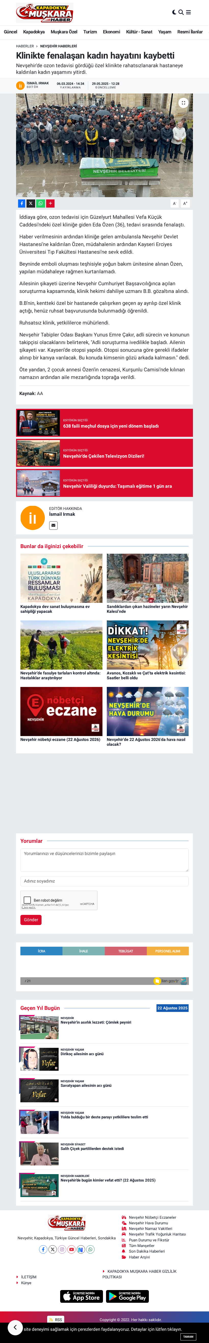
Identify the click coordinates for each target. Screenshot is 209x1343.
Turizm (90, 31)
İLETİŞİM (28, 1277)
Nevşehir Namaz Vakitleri (150, 1228)
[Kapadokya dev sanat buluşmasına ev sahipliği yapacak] (61, 577)
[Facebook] (43, 1249)
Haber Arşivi (139, 1257)
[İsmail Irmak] (32, 517)
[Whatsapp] (90, 1249)
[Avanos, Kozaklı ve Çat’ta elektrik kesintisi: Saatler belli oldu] (148, 644)
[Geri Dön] (15, 1327)
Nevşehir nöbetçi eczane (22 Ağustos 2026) (60, 739)
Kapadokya (34, 31)
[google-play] (127, 1295)
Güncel (10, 31)
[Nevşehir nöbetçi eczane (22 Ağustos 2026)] (61, 711)
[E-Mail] (53, 525)
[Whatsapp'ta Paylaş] (40, 203)
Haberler (25, 46)
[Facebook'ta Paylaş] (21, 203)
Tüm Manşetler (141, 1245)
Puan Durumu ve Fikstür (149, 1240)
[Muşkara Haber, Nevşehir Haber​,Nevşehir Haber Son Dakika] (44, 12)
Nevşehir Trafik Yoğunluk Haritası (157, 1234)
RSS (58, 1320)
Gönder (31, 919)
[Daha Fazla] (50, 203)
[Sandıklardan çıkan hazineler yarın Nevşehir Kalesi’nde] (148, 577)
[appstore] (82, 1295)
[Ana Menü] (188, 12)
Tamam (188, 1336)
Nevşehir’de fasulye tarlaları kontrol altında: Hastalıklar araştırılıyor (60, 675)
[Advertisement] (109, 793)
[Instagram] (62, 1249)
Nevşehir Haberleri (58, 46)
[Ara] (181, 12)
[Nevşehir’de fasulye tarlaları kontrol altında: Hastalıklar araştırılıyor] (61, 644)
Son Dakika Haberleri (147, 1251)
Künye (26, 1283)
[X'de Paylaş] (31, 203)
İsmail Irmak (62, 514)
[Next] (81, 1249)
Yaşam (165, 31)
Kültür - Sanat (139, 31)
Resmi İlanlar (190, 31)
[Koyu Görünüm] (174, 12)
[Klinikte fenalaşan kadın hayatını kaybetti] (104, 145)
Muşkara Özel (64, 31)
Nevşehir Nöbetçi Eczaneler (152, 1217)
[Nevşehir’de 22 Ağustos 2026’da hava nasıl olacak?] (148, 711)
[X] (52, 1249)
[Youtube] (71, 1249)
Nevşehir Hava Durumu (148, 1223)
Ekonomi (111, 31)
